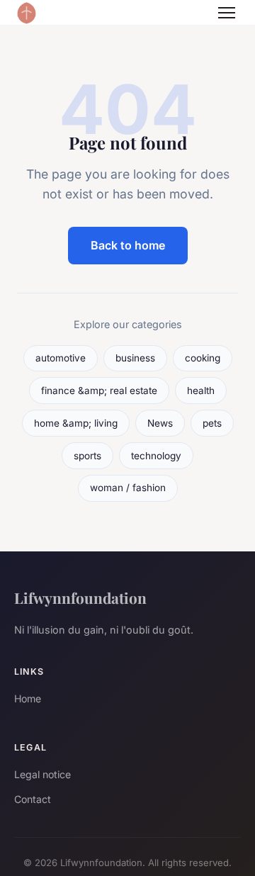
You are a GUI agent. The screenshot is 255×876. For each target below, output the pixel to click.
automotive (60, 358)
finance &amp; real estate (99, 390)
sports (87, 455)
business (135, 358)
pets (212, 423)
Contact (32, 799)
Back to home (128, 245)
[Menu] (226, 12)
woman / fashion (128, 487)
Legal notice (42, 774)
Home (27, 698)
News (160, 423)
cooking (202, 358)
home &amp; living (76, 423)
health (201, 390)
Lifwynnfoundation (80, 597)
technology (156, 455)
